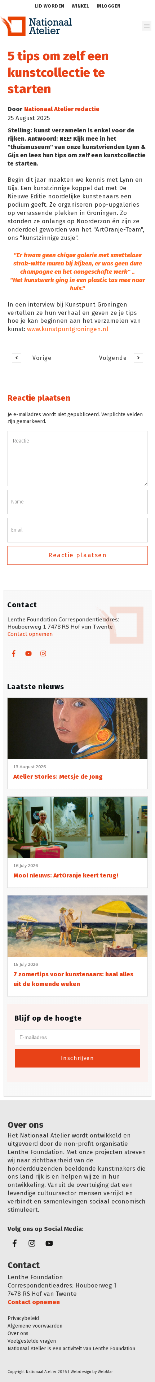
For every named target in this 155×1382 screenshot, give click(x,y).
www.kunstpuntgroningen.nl (67, 329)
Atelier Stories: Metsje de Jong (58, 776)
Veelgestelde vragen (32, 1341)
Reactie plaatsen (77, 555)
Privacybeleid (23, 1318)
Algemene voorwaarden (35, 1326)
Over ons (18, 1333)
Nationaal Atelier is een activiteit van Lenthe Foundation (71, 1349)
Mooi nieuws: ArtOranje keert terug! (65, 875)
